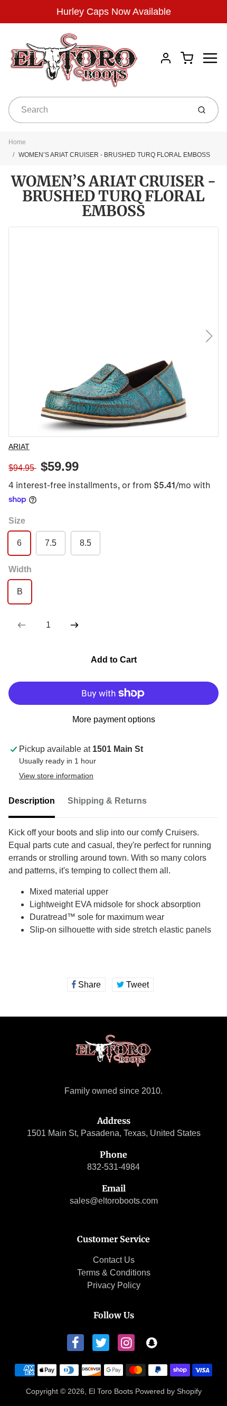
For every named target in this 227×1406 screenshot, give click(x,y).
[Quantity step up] (74, 625)
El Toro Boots (111, 1391)
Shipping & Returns (107, 800)
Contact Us (114, 1259)
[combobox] (97, 110)
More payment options (113, 719)
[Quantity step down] (21, 625)
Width (20, 569)
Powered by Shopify (168, 1391)
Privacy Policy (113, 1285)
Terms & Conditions (113, 1272)
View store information (56, 775)
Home (17, 142)
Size (16, 520)
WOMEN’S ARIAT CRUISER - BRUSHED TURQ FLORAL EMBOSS (114, 155)
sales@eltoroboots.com (114, 1200)
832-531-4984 (113, 1166)
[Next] (209, 336)
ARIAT (19, 446)
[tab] (38, 804)
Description (31, 800)
